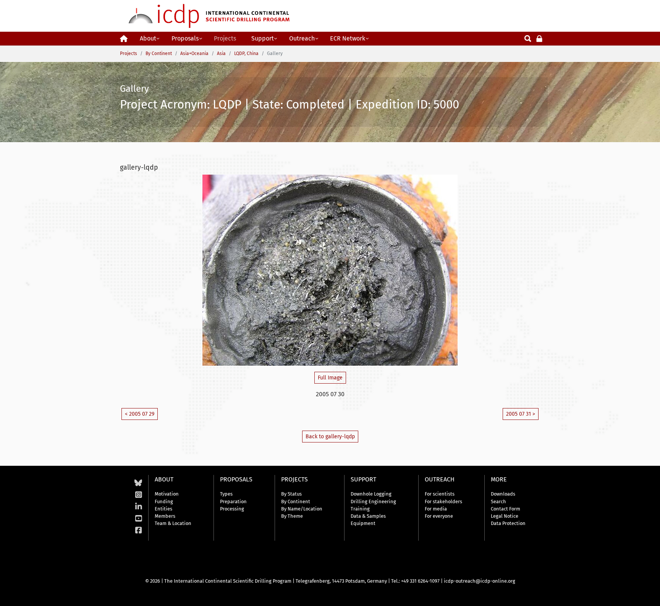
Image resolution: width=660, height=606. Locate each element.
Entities (163, 509)
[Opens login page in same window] (539, 38)
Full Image (330, 377)
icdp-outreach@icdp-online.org (479, 581)
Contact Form (505, 509)
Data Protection (508, 523)
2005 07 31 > (520, 414)
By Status (291, 494)
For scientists (440, 494)
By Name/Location (301, 509)
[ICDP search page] (527, 38)
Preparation (233, 501)
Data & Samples (368, 516)
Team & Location (173, 523)
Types (226, 494)
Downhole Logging (371, 494)
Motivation (167, 494)
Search (498, 501)
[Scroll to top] (648, 594)
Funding (164, 501)
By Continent (295, 501)
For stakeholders (443, 501)
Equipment (363, 523)
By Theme (292, 516)
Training (360, 509)
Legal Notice (504, 516)
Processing (232, 509)
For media (436, 509)
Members (165, 516)
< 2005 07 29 (139, 414)
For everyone (439, 516)
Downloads (503, 494)
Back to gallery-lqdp (330, 436)
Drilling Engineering (373, 501)
